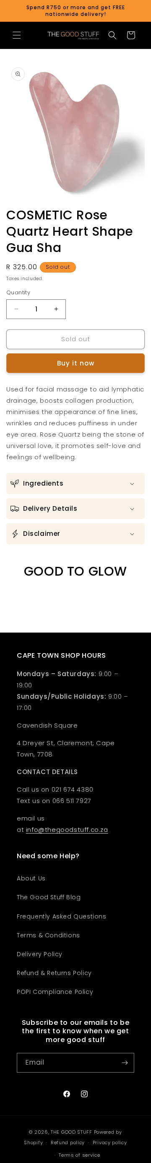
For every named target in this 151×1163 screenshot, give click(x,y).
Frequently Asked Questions (62, 916)
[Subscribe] (124, 1063)
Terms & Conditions (48, 935)
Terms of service (79, 1155)
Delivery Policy (39, 954)
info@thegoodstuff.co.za (67, 829)
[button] (17, 35)
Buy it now (75, 363)
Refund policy (68, 1142)
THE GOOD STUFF (71, 1132)
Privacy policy (110, 1142)
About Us (31, 878)
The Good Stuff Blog (49, 897)
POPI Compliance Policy (55, 992)
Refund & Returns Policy (54, 973)
